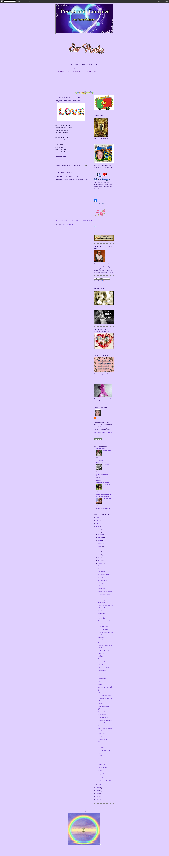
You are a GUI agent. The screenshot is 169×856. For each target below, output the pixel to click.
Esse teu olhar (101, 569)
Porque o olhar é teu (107, 484)
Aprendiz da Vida (102, 712)
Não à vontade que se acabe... (105, 662)
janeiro (100, 784)
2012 (97, 791)
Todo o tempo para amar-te (104, 695)
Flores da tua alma (102, 767)
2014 (97, 532)
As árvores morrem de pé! (104, 566)
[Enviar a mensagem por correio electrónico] (86, 165)
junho (99, 552)
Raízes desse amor (102, 709)
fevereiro (100, 563)
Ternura (100, 736)
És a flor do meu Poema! (104, 762)
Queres (99, 753)
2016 (97, 526)
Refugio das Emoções (77, 68)
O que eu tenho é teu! (103, 602)
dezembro (100, 534)
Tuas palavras (101, 572)
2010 (97, 796)
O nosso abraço (101, 759)
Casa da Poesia (99, 460)
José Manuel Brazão (98, 197)
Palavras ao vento (107, 498)
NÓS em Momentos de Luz (103, 508)
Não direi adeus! (102, 640)
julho (99, 549)
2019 (97, 517)
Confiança (100, 656)
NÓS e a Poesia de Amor (102, 496)
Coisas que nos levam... (103, 629)
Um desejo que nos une (103, 778)
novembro (100, 537)
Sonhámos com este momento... (105, 591)
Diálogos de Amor (76, 71)
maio (99, 555)
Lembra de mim (101, 764)
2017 (97, 523)
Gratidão (100, 703)
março (99, 561)
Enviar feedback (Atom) (68, 224)
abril (99, 558)
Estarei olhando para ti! (104, 621)
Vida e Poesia (101, 597)
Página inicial (75, 220)
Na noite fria (106, 464)
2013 (97, 788)
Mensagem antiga (87, 220)
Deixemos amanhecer (103, 624)
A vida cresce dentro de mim (105, 667)
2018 (97, 520)
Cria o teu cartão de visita (99, 203)
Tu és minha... (101, 745)
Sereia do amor (101, 733)
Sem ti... (100, 770)
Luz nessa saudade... (103, 673)
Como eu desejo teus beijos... (105, 720)
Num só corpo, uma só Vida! (105, 687)
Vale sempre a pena (102, 583)
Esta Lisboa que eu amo (104, 750)
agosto (100, 546)
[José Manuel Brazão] (95, 201)
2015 (97, 529)
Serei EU (100, 664)
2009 (97, 799)
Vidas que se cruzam (103, 586)
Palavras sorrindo (102, 723)
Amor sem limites (100, 449)
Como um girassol (102, 739)
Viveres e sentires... (102, 670)
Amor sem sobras (102, 714)
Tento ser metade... (102, 679)
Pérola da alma (101, 613)
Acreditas (100, 681)
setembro (100, 543)
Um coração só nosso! (103, 676)
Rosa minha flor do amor (104, 690)
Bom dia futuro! (102, 643)
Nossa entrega (101, 747)
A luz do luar (101, 653)
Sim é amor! (101, 637)
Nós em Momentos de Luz (63, 68)
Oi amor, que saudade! (103, 706)
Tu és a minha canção (103, 626)
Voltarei (98, 476)
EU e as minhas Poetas (102, 474)
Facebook (98, 480)
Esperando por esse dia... (104, 650)
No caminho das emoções (63, 71)
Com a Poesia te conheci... (104, 717)
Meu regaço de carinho (103, 574)
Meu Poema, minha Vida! (104, 781)
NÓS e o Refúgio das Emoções (104, 494)
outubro (100, 540)
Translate (106, 281)
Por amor (100, 610)
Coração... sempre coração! (104, 594)
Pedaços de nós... (102, 577)
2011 (97, 794)
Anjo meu (100, 742)
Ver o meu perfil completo (103, 432)
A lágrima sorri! (102, 588)
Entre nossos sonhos (91, 71)
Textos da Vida (105, 68)
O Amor (100, 684)
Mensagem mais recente (61, 220)
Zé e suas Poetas (91, 68)
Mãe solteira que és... (103, 600)
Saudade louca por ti (103, 756)
